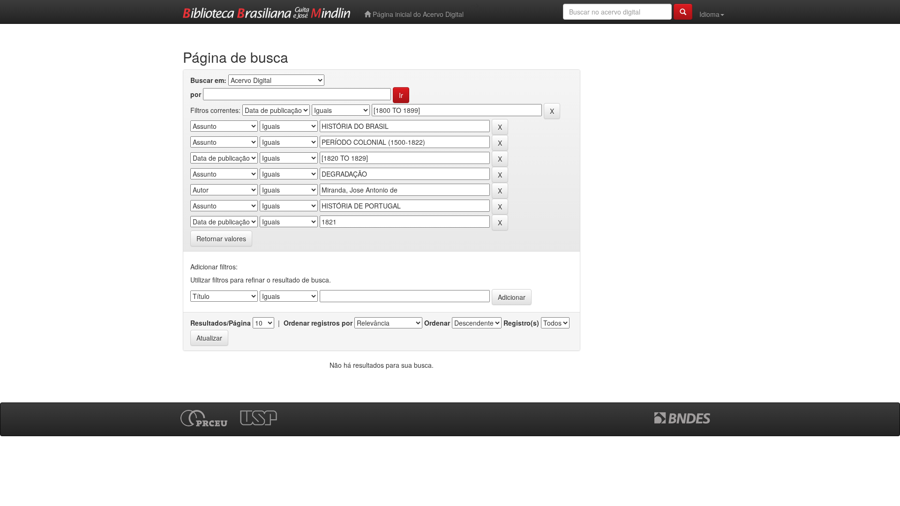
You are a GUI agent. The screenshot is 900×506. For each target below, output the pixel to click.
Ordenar (437, 322)
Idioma (709, 14)
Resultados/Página (220, 322)
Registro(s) (521, 322)
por (195, 94)
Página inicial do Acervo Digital (417, 14)
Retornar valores (221, 238)
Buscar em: (208, 80)
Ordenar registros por (318, 322)
